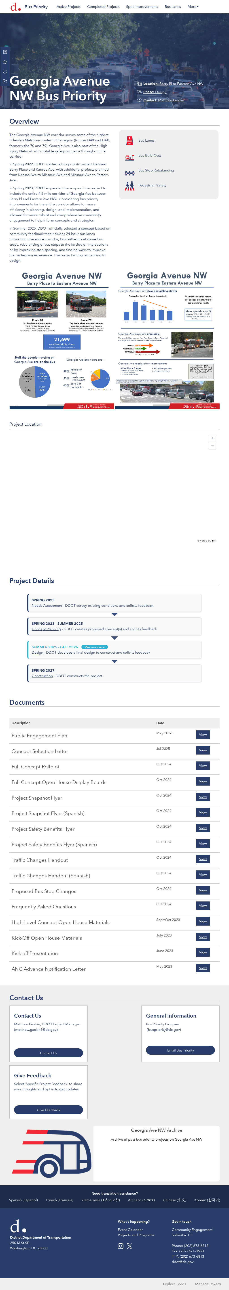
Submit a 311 (182, 1235)
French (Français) (59, 1200)
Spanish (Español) (23, 1200)
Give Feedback (48, 1110)
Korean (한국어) (207, 1200)
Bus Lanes (173, 6)
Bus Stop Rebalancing (156, 170)
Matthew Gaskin (163, 100)
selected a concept (79, 228)
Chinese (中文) (174, 1200)
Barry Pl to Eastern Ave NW (173, 84)
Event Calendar (130, 1229)
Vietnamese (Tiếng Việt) (100, 1200)
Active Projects (69, 6)
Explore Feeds (174, 1284)
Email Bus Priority (180, 1050)
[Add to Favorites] (5, 62)
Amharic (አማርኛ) (141, 1200)
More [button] (192, 6)
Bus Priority (36, 6)
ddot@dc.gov (183, 1262)
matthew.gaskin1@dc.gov (36, 1029)
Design (155, 92)
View (203, 734)
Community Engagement (192, 1229)
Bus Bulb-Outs (149, 155)
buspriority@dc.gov (164, 1029)
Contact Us (48, 1053)
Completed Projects (103, 6)
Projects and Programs (136, 1235)
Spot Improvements (142, 6)
